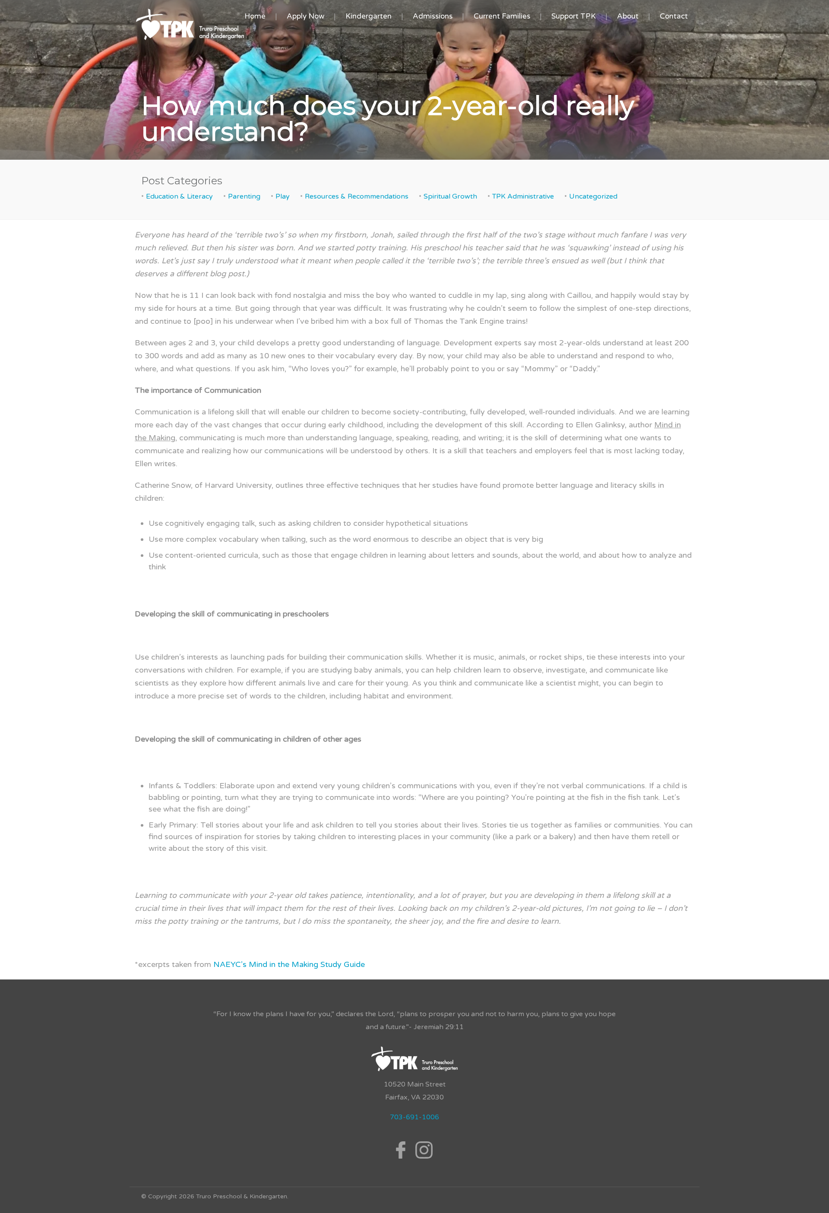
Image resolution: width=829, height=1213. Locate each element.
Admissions (432, 16)
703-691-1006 (414, 1117)
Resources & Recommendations (356, 196)
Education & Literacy (179, 196)
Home (255, 16)
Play (282, 196)
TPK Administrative (523, 196)
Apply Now (305, 16)
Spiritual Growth (450, 196)
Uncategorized (593, 196)
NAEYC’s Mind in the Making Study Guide (289, 964)
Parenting (244, 196)
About (628, 16)
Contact (674, 16)
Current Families (502, 16)
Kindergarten (368, 16)
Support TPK (573, 16)
